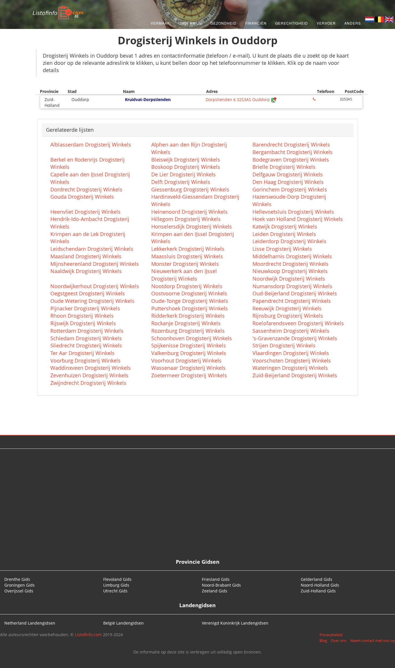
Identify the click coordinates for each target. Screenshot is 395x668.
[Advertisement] (197, 495)
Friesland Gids (216, 579)
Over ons (338, 640)
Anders (352, 23)
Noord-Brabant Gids (221, 585)
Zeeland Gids (214, 591)
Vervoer (326, 23)
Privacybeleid (331, 634)
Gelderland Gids (316, 579)
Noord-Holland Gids (320, 585)
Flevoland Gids (117, 579)
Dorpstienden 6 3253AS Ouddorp (238, 99)
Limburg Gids (116, 585)
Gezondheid (224, 23)
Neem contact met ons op (372, 640)
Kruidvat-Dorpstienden (148, 99)
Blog (323, 640)
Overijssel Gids (18, 591)
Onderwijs (190, 23)
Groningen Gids (19, 585)
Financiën (256, 23)
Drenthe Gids (17, 579)
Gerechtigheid (291, 23)
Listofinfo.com (88, 634)
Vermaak (160, 23)
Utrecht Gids (115, 591)
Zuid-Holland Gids (318, 591)
